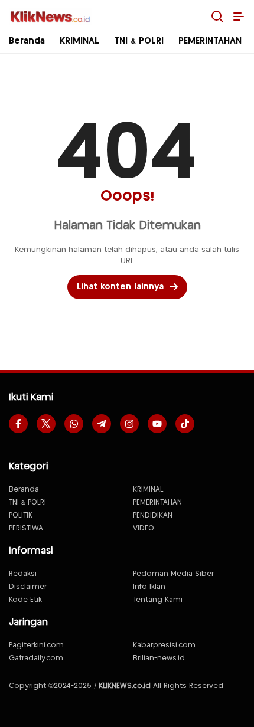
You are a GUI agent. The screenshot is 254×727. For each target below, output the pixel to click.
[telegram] (101, 423)
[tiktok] (184, 423)
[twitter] (46, 423)
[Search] (217, 16)
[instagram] (129, 423)
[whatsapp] (73, 423)
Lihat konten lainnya (120, 287)
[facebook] (18, 423)
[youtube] (157, 423)
